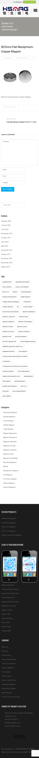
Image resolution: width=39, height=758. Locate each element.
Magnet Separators (10, 437)
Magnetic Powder (9, 446)
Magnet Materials (8, 585)
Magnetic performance (25, 321)
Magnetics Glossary (9, 606)
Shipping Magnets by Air (10, 602)
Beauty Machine (7, 618)
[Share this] (17, 109)
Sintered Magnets (20, 381)
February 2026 (6, 221)
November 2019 (6, 234)
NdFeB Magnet (7, 693)
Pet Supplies (6, 672)
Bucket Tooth (6, 627)
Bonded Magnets (9, 417)
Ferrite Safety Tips (8, 598)
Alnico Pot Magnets (9, 527)
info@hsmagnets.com (13, 723)
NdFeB (5, 466)
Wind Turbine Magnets (19, 391)
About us (5, 647)
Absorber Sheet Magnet (23, 282)
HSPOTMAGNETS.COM (24, 749)
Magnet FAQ (6, 614)
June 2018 (4, 242)
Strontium (5, 391)
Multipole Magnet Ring (9, 341)
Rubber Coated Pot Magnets (12, 535)
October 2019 (6, 238)
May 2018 (4, 246)
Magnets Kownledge (10, 458)
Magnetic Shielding (8, 331)
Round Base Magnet (23, 371)
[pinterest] (23, 736)
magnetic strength (24, 331)
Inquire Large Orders (9, 680)
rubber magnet (28, 376)
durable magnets (7, 306)
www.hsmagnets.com (12, 726)
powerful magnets (8, 371)
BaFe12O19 (5, 292)
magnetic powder (7, 326)
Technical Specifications (10, 589)
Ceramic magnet (25, 297)
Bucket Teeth (6, 676)
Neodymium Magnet (9, 688)
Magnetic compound (8, 316)
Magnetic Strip (6, 336)
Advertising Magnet (10, 412)
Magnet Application (10, 433)
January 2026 (6, 225)
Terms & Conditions (9, 664)
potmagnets (8, 58)
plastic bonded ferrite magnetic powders (14, 356)
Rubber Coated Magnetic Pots (11, 376)
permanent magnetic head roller (12, 346)
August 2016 (5, 267)
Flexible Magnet (8, 425)
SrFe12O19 (24, 386)
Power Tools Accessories (11, 697)
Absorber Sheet (7, 282)
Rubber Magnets (9, 483)
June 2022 (4, 229)
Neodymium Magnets (10, 471)
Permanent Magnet (8, 684)
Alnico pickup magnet (22, 287)
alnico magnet (7, 287)
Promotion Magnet (10, 479)
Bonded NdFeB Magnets (9, 297)
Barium (15, 292)
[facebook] (15, 736)
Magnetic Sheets (22, 326)
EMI (18, 306)
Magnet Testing (7, 610)
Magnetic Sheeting (9, 450)
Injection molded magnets (10, 311)
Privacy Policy (6, 655)
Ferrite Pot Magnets (9, 523)
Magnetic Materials (10, 442)
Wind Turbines (6, 396)
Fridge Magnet (8, 429)
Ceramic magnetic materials (10, 301)
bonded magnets (26, 292)
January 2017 (6, 254)
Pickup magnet (23, 351)
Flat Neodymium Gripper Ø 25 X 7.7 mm (21, 122)
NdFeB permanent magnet (28, 341)
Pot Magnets (6, 361)
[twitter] (19, 736)
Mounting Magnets (21, 336)
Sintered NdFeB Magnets (9, 386)
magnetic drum (23, 316)
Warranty (5, 651)
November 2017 (6, 250)
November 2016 (6, 263)
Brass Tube (6, 622)
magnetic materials (8, 321)
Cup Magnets (27, 301)
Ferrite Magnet (8, 421)
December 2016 (6, 258)
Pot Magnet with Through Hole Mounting (15, 366)
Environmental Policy (9, 659)
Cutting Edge (6, 631)
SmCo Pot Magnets (9, 531)
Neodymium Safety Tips (10, 593)
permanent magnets (8, 351)
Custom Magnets (8, 668)
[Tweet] (22, 109)
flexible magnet (28, 306)
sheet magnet (6, 381)
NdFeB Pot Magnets (9, 519)
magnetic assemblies (29, 311)
